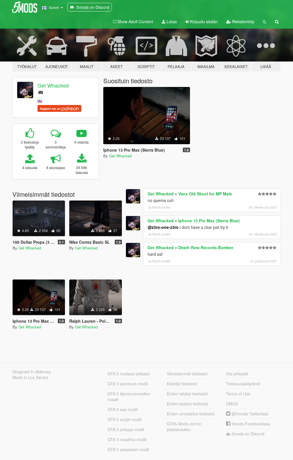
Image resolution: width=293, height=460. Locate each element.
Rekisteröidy (242, 21)
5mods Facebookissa (250, 424)
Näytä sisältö (161, 207)
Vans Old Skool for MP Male (205, 194)
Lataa (171, 21)
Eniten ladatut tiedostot (187, 404)
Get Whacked (53, 85)
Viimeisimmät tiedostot (187, 373)
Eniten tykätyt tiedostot (187, 393)
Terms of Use (238, 393)
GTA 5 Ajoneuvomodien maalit (129, 396)
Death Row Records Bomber (205, 247)
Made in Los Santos (30, 377)
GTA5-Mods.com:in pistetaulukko (184, 426)
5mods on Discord (247, 434)
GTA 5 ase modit (123, 409)
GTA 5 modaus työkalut (129, 373)
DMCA (232, 404)
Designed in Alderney (31, 371)
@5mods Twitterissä (249, 414)
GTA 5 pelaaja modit (126, 429)
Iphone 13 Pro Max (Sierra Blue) (209, 220)
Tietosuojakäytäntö (243, 383)
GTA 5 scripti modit (125, 419)
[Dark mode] (265, 21)
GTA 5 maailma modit (127, 439)
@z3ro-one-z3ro (163, 227)
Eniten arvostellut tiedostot (191, 414)
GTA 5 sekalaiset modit (128, 449)
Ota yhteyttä (237, 373)
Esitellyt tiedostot (182, 383)
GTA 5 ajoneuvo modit (128, 383)
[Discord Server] (40, 92)
